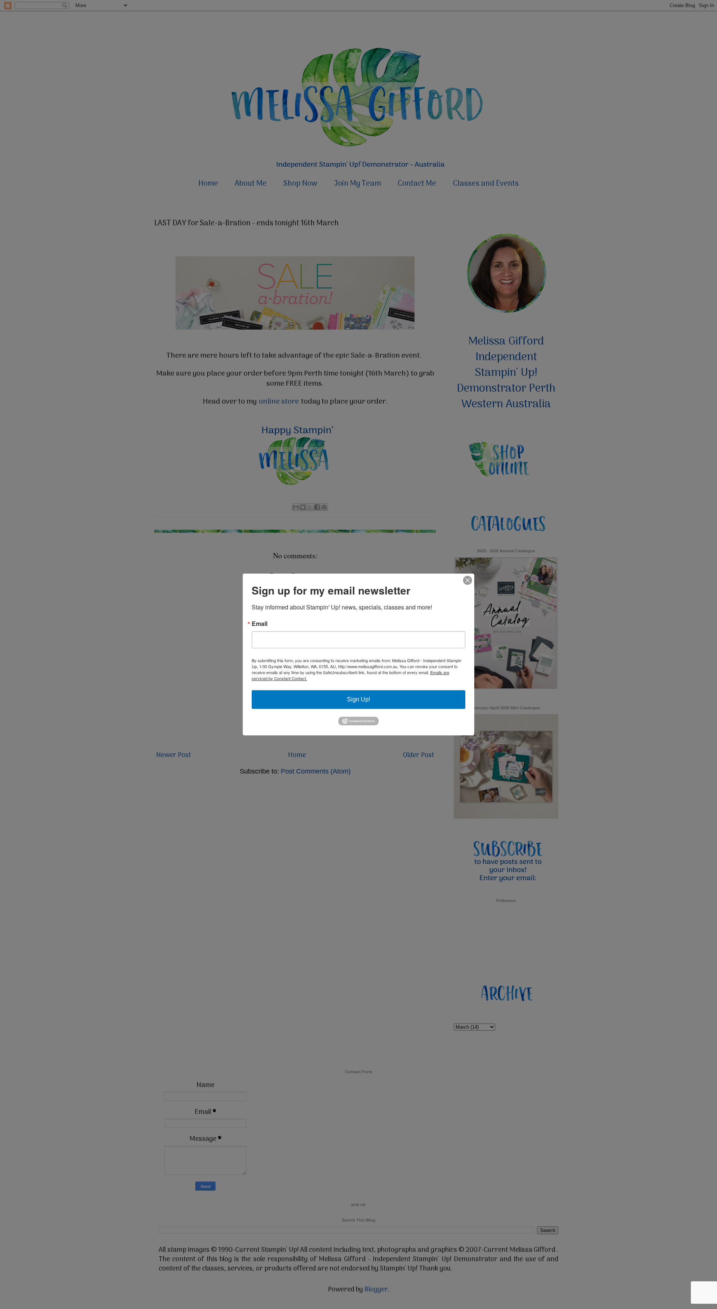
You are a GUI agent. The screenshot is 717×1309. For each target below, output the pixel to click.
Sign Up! (358, 699)
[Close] (467, 580)
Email (259, 624)
